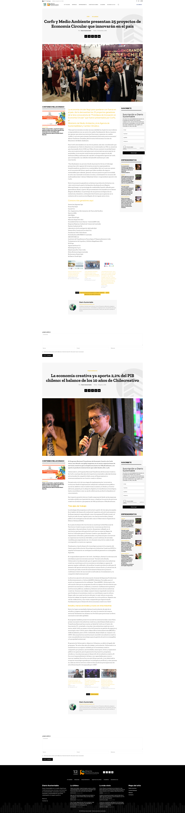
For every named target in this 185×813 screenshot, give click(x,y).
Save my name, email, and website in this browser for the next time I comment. (64, 351)
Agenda (123, 174)
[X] (140, 1)
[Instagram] (138, 1)
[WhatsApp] (95, 36)
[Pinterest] (92, 36)
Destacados (45, 127)
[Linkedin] (99, 36)
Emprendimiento (125, 164)
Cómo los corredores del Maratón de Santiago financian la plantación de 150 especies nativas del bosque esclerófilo (111, 803)
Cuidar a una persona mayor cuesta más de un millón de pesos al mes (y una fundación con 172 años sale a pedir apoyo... (111, 796)
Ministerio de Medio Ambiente (92, 294)
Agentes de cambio (103, 799)
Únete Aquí (134, 153)
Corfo (107, 292)
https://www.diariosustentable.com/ (86, 304)
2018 (88, 16)
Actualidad (95, 16)
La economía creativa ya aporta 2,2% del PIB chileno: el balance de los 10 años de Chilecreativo (127, 169)
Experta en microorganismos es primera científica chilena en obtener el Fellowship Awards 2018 (118, 324)
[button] (118, 4)
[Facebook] (137, 1)
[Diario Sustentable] (73, 307)
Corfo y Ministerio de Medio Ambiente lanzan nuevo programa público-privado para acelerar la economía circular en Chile (92, 274)
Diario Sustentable (86, 30)
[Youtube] (142, 1)
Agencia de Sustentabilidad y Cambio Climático (92, 292)
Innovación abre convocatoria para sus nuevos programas (66, 324)
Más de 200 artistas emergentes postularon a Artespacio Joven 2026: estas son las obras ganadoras (82, 796)
